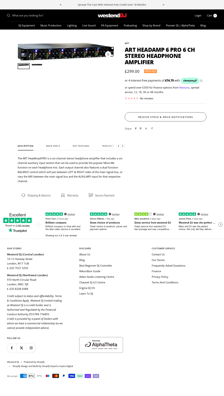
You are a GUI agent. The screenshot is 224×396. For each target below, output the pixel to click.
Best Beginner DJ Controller (95, 265)
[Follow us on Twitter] (21, 348)
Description (25, 146)
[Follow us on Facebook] (12, 348)
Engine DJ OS (87, 288)
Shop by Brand (151, 25)
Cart (211, 15)
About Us (84, 254)
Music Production (50, 25)
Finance (156, 271)
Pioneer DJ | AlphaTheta (180, 25)
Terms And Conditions (165, 282)
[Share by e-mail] (152, 128)
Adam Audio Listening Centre (96, 276)
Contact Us (158, 254)
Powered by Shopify (34, 361)
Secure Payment (104, 195)
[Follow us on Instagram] (31, 348)
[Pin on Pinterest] (140, 128)
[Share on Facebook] (135, 128)
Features (108, 146)
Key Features (81, 146)
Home (10, 35)
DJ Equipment (26, 25)
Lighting (72, 25)
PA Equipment (109, 25)
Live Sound (89, 25)
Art (127, 43)
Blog (203, 25)
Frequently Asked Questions (169, 265)
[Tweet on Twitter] (146, 128)
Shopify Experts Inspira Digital (57, 366)
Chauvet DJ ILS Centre (92, 282)
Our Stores (158, 260)
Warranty (72, 195)
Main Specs (53, 146)
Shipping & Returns (39, 195)
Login (198, 15)
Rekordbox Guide (89, 271)
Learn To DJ (86, 293)
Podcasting (130, 25)
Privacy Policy (160, 276)
